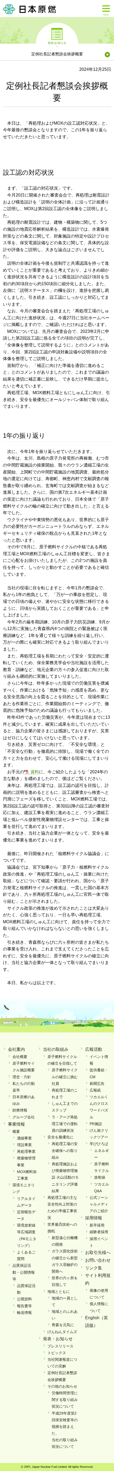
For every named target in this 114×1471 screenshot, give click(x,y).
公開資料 (24, 1299)
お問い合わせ (98, 1260)
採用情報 (93, 1218)
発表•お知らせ (57, 42)
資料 (34, 772)
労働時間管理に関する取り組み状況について (65, 1399)
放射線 (99, 1177)
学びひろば (99, 1144)
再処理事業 (26, 1151)
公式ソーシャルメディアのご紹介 (99, 1204)
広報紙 (95, 1090)
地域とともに (58, 1291)
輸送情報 (24, 1312)
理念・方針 (21, 1077)
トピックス (56, 1353)
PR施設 (96, 1124)
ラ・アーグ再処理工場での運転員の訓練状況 (65, 1124)
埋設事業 (24, 1145)
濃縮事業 (24, 1138)
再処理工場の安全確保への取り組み (65, 1150)
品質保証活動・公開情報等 (23, 1272)
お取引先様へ (98, 1252)
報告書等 (24, 1306)
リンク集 (93, 1268)
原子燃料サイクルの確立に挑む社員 (65, 1076)
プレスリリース (60, 1346)
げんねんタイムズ (62, 1332)
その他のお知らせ (62, 1386)
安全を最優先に (60, 1137)
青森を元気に (63, 1325)
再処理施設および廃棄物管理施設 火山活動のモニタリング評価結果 (65, 1177)
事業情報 (16, 1124)
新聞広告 (97, 1083)
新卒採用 (97, 1225)
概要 (16, 1131)
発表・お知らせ (58, 1339)
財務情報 (19, 1110)
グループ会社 (23, 1117)
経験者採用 (99, 1232)
